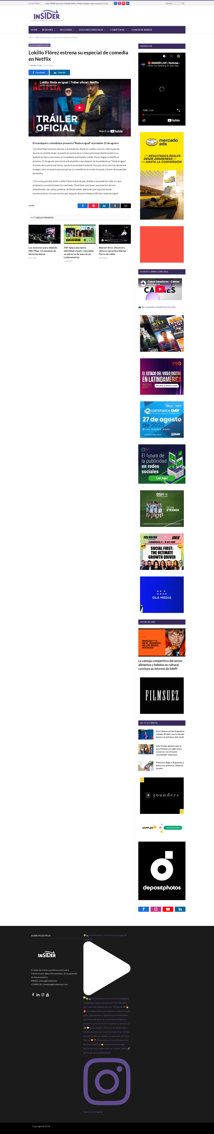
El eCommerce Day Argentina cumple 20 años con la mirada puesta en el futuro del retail (170, 734)
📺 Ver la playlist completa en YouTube (157, 307)
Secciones (66, 29)
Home (34, 29)
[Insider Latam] (47, 16)
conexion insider (141, 29)
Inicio (31, 37)
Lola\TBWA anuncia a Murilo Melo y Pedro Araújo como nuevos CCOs (76, 3)
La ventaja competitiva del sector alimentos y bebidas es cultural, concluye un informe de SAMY (160, 664)
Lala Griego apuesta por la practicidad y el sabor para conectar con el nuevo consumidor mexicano (169, 750)
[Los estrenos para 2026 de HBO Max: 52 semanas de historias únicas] (45, 234)
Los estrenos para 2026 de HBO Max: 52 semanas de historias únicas (43, 250)
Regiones (47, 29)
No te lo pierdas (149, 723)
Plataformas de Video (39, 45)
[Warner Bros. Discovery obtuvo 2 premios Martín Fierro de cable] (115, 234)
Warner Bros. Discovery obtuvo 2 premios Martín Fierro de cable (112, 250)
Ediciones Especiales (91, 29)
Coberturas (117, 29)
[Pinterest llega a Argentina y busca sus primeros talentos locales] (145, 766)
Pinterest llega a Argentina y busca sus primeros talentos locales (170, 765)
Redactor (36, 65)
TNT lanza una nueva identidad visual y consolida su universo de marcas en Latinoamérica (79, 252)
